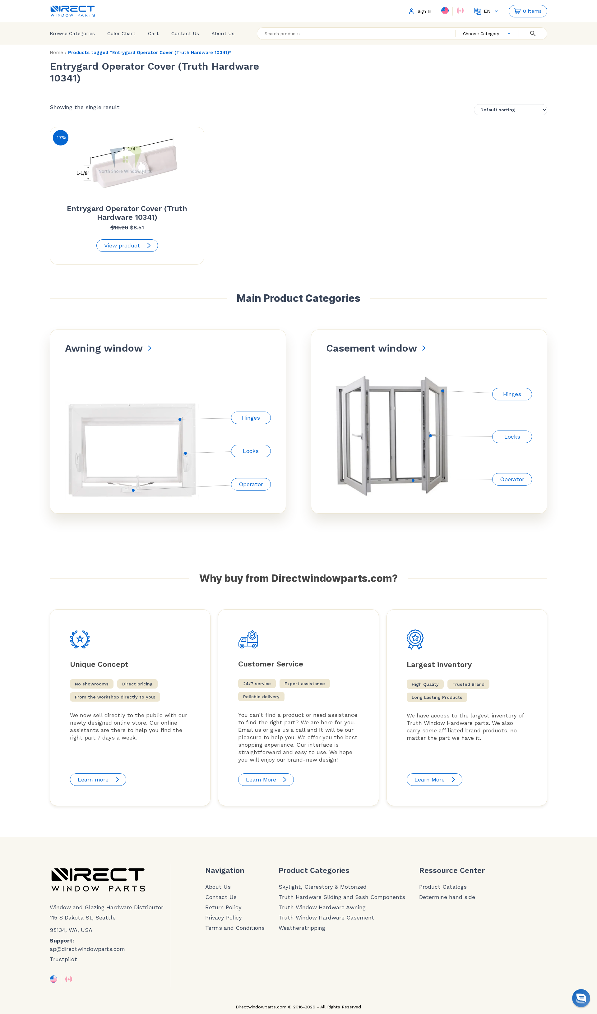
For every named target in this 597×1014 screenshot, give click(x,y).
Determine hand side (447, 897)
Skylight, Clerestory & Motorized (323, 887)
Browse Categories (72, 33)
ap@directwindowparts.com (87, 949)
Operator (251, 484)
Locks (251, 451)
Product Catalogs (443, 887)
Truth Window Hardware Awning (322, 907)
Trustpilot (63, 959)
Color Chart (121, 33)
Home (56, 52)
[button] (581, 998)
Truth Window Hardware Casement (326, 917)
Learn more (93, 779)
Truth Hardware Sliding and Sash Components (342, 897)
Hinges (251, 417)
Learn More (261, 779)
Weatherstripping (302, 928)
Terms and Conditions (235, 928)
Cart (153, 33)
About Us (222, 33)
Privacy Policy (223, 917)
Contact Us (185, 33)
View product (122, 245)
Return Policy (223, 907)
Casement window (371, 348)
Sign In (424, 11)
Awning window (104, 348)
